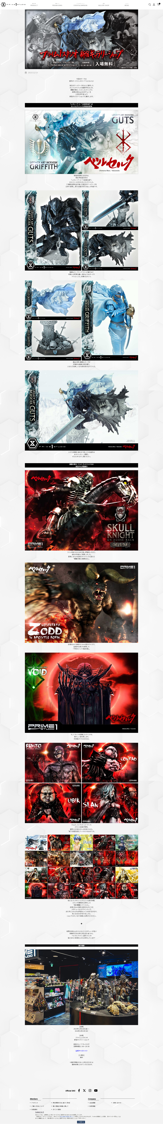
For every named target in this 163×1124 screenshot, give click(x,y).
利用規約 (34, 1109)
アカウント (35, 1103)
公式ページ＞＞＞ (82, 1051)
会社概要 (92, 1103)
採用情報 (92, 1106)
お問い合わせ (117, 1103)
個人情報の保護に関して (67, 1116)
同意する (81, 1122)
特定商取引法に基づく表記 (61, 1103)
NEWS (127, 4)
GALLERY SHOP (103, 4)
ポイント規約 (57, 1109)
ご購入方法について (38, 1106)
